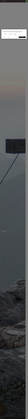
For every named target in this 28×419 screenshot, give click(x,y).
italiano (26, 414)
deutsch (26, 415)
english (26, 412)
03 (19, 417)
